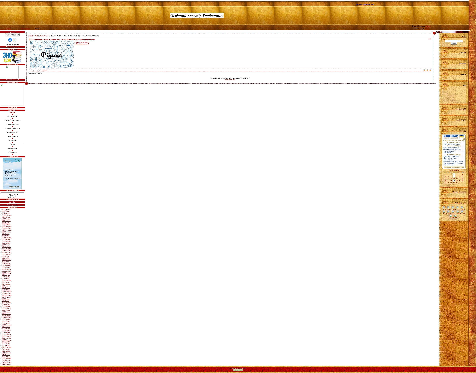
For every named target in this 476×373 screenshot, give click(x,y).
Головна (30, 35)
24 (459, 180)
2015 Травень (6, 241)
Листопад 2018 (454, 170)
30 (457, 183)
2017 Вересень (6, 291)
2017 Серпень (6, 289)
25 (462, 180)
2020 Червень (6, 353)
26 (445, 183)
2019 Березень (6, 325)
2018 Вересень (6, 314)
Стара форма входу (12, 44)
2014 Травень (6, 219)
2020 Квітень (6, 349)
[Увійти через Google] (14, 40)
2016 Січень (5, 256)
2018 (36, 35)
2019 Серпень (6, 334)
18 (462, 178)
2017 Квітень (6, 282)
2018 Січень (5, 299)
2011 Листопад (6, 209)
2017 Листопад (6, 295)
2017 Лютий (5, 278)
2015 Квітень (6, 239)
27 (448, 183)
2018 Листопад (6, 317)
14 (451, 178)
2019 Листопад (6, 340)
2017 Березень (6, 280)
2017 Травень (6, 284)
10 (459, 176)
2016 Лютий (5, 258)
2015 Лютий (5, 235)
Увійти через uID (12, 35)
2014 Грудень (6, 232)
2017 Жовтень (6, 293)
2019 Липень (6, 332)
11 (462, 176)
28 (451, 183)
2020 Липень (6, 355)
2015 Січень (5, 234)
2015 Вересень (6, 248)
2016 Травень (6, 263)
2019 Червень (6, 330)
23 (457, 180)
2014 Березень (6, 215)
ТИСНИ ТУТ (81, 43)
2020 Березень (6, 347)
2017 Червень (6, 286)
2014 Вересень (6, 226)
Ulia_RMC (44, 70)
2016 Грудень (6, 275)
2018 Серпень (6, 312)
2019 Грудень (6, 341)
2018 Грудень (6, 319)
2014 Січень (5, 211)
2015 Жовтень (6, 250)
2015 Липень (6, 245)
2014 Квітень (6, 217)
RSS (427, 28)
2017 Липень (6, 288)
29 (454, 183)
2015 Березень (6, 237)
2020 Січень (5, 343)
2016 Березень (6, 260)
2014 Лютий (5, 213)
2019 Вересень (6, 336)
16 (457, 178)
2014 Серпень (6, 224)
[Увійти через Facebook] (10, 40)
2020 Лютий (5, 345)
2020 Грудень (6, 364)
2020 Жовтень (6, 360)
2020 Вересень (6, 358)
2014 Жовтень (6, 228)
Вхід (234, 79)
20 (448, 180)
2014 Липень (6, 222)
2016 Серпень (6, 269)
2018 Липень (6, 310)
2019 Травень (6, 328)
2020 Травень (6, 351)
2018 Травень (6, 306)
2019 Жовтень (6, 338)
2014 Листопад (6, 230)
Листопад (42, 35)
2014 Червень (6, 221)
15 (454, 178)
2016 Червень (6, 265)
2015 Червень (6, 243)
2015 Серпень (6, 247)
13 (448, 178)
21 (451, 180)
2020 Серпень (6, 356)
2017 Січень (5, 276)
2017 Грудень (6, 297)
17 (459, 178)
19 (47, 35)
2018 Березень (6, 302)
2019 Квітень (6, 327)
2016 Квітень (6, 261)
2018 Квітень (6, 304)
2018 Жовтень (6, 315)
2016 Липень (6, 267)
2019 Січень (5, 321)
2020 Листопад (6, 362)
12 (445, 178)
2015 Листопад (6, 252)
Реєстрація (228, 79)
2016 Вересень (6, 271)
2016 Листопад (6, 273)
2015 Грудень (6, 254)
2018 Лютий (5, 301)
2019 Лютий (5, 323)
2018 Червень (6, 308)
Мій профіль (25, 29)
